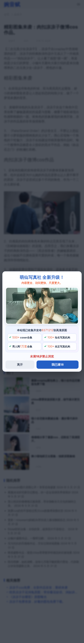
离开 (20, 364)
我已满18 (58, 364)
